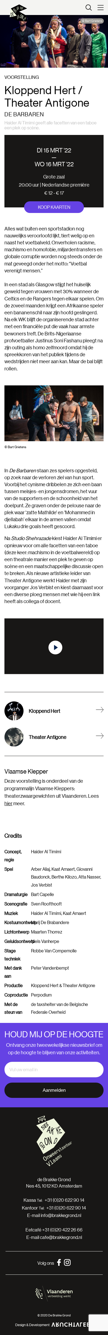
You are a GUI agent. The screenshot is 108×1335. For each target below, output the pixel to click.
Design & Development (32, 1325)
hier (8, 803)
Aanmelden (54, 1090)
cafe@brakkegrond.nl (61, 1237)
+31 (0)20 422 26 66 (62, 1230)
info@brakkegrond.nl (61, 1215)
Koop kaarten (54, 207)
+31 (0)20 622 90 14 (64, 1200)
